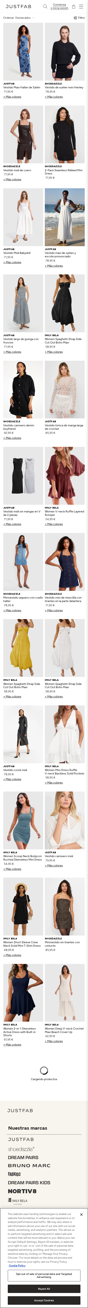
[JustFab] (44, 1139)
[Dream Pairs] (44, 1157)
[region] (44, 1258)
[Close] (81, 1214)
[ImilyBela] (44, 1201)
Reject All (44, 1288)
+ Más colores (12, 97)
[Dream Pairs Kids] (44, 1182)
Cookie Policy (17, 1265)
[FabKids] (44, 1174)
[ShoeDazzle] (44, 1148)
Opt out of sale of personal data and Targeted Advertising (44, 1275)
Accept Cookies (44, 1300)
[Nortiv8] (44, 1191)
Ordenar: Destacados (17, 17)
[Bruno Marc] (44, 1165)
